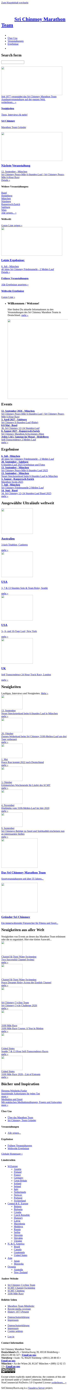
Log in (11, 1336)
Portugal (18, 1197)
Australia (18, 1269)
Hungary (18, 1218)
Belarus (18, 1206)
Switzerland (20, 1200)
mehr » (24, 315)
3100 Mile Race (16, 1293)
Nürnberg (6, 201)
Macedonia (19, 1223)
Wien (3, 210)
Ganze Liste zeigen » (11, 225)
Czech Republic (22, 1215)
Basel (4, 192)
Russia (17, 1229)
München (6, 198)
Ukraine (18, 1240)
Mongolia (19, 1263)
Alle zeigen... (14, 1133)
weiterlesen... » (58, 1382)
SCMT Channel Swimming (21, 1287)
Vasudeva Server (36, 1388)
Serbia (17, 1232)
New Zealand (21, 1272)
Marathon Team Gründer (13, 127)
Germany (18, 1177)
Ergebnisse (13, 44)
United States (20, 1255)
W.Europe (13, 1166)
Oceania (12, 1266)
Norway (18, 1195)
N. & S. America (16, 1243)
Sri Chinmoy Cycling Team (21, 1285)
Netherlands (20, 1192)
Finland (18, 1172)
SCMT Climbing (16, 1290)
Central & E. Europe (18, 1203)
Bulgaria (18, 1209)
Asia (10, 1258)
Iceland (17, 1183)
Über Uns (12, 38)
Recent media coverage (19, 1309)
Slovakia (18, 1238)
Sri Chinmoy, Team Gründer (22, 1120)
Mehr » (44, 693)
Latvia (17, 1220)
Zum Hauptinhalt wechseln (14, 2)
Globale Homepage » (12, 1153)
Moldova (18, 1226)
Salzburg (5, 207)
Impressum (13, 1320)
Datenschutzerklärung (18, 1317)
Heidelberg (6, 195)
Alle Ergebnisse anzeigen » (14, 284)
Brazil (17, 1246)
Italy (16, 1189)
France (17, 1174)
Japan (17, 1261)
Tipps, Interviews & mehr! (14, 114)
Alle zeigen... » (8, 212)
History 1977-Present (18, 1311)
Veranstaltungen (16, 41)
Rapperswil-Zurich (10, 204)
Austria (17, 1169)
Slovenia (18, 1235)
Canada (18, 1249)
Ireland (17, 1186)
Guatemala (19, 1252)
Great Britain (20, 1180)
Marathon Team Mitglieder (21, 1306)
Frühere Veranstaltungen (20, 1145)
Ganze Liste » (8, 297)
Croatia (17, 1212)
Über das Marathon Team (20, 1117)
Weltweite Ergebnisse (18, 1148)
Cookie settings (15, 1331)
